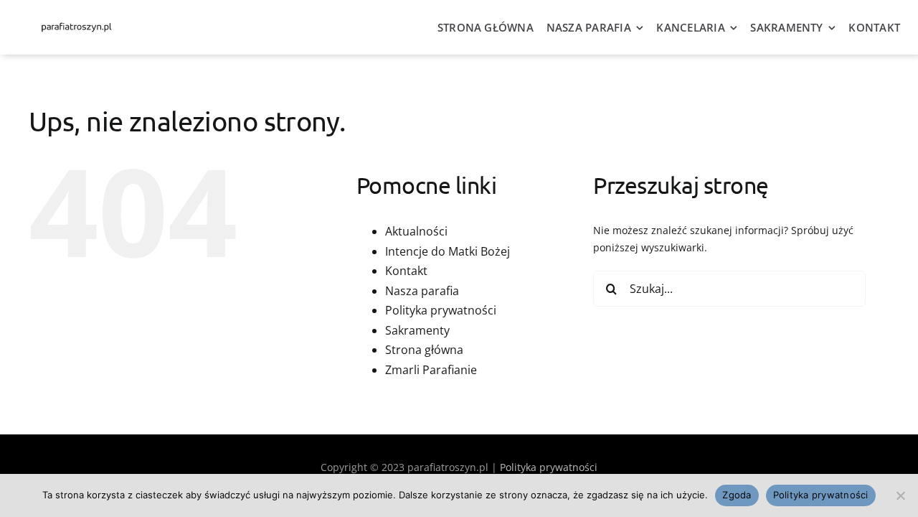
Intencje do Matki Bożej (447, 251)
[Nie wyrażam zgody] (900, 495)
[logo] (76, 25)
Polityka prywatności (440, 310)
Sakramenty (417, 330)
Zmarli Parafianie (431, 370)
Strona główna (424, 350)
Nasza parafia (422, 291)
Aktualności (416, 231)
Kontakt (406, 271)
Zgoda (736, 494)
